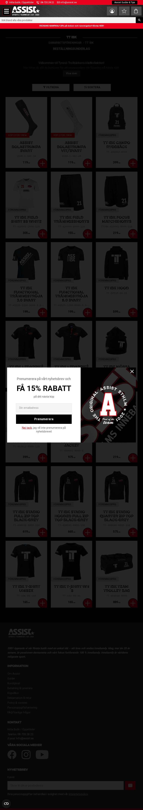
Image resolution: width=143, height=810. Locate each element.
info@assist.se (69, 2)
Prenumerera (43, 419)
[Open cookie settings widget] (6, 803)
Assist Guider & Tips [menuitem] (124, 2)
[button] (6, 11)
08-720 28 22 (47, 2)
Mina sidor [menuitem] (112, 11)
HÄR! (101, 26)
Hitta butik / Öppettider (21, 2)
